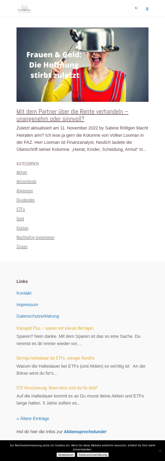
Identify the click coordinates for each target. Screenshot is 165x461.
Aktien (21, 172)
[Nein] (160, 451)
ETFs (20, 209)
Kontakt (23, 293)
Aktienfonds (26, 181)
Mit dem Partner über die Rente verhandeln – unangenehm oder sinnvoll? (72, 115)
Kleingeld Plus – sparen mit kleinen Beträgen (54, 328)
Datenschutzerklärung (37, 316)
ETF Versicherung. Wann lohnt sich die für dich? (57, 388)
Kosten (22, 228)
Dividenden (25, 200)
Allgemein (24, 190)
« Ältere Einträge (32, 418)
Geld (20, 218)
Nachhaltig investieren (35, 237)
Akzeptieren (65, 454)
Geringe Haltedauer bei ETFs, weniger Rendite (55, 358)
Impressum (27, 304)
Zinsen (22, 246)
